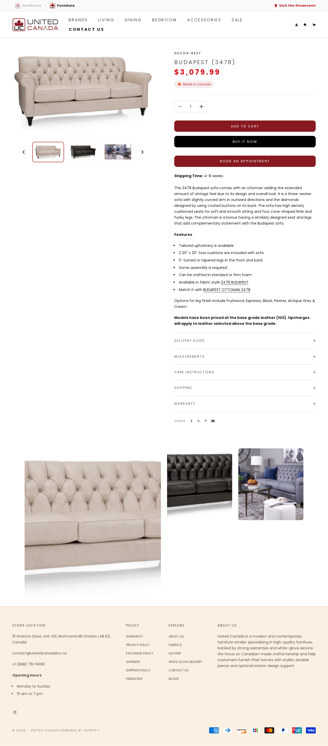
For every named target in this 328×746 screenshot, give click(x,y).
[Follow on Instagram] (14, 711)
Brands (78, 20)
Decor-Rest (188, 53)
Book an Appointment (245, 161)
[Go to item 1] (48, 152)
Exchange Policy (139, 653)
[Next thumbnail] (142, 152)
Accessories (204, 20)
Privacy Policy (138, 645)
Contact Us (179, 670)
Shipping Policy (138, 670)
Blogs (174, 679)
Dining (133, 20)
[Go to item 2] (83, 152)
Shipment (133, 662)
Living (106, 20)
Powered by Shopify (79, 730)
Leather (175, 653)
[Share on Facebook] (191, 420)
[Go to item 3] (118, 152)
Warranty (134, 636)
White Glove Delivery (185, 662)
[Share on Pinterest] (206, 420)
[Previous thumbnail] (23, 152)
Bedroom (164, 20)
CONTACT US (86, 29)
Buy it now (245, 141)
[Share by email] (213, 420)
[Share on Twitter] (199, 420)
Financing (134, 679)
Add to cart (245, 126)
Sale (237, 20)
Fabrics (175, 645)
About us (176, 636)
